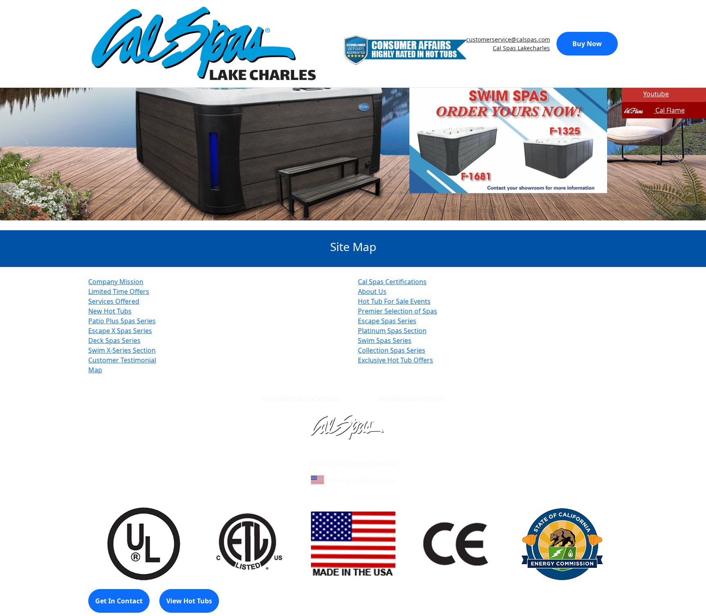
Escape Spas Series (387, 320)
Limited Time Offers (118, 291)
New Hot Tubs (110, 311)
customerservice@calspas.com (508, 39)
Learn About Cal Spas (337, 454)
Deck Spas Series (114, 340)
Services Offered (113, 301)
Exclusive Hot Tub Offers (395, 360)
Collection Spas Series (391, 350)
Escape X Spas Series (120, 330)
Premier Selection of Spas (397, 311)
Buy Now (587, 43)
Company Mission (115, 281)
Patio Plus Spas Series (122, 320)
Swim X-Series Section (122, 350)
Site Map (388, 454)
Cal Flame (669, 110)
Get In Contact (119, 600)
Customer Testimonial (122, 360)
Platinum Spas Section (392, 330)
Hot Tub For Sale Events (394, 301)
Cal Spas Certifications (392, 281)
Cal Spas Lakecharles (521, 48)
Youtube (656, 93)
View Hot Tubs (189, 600)
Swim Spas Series (384, 340)
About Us (372, 291)
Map (95, 369)
